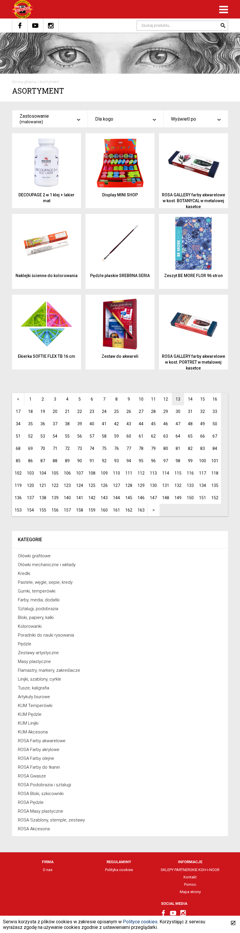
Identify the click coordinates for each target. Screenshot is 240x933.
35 (30, 423)
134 (202, 485)
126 (104, 485)
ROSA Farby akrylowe (38, 749)
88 (55, 460)
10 (141, 399)
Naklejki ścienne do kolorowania (47, 275)
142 (91, 497)
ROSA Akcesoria (34, 828)
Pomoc (190, 884)
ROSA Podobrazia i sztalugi (44, 784)
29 (165, 411)
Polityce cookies (140, 921)
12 (165, 399)
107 (79, 473)
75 (104, 448)
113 (153, 473)
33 (214, 411)
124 (79, 485)
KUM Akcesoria (33, 732)
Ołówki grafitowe (34, 556)
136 (18, 497)
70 (42, 448)
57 (92, 436)
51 (18, 436)
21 (67, 411)
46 (165, 423)
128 (128, 485)
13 (178, 399)
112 (141, 473)
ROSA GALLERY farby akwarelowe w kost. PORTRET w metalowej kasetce (193, 362)
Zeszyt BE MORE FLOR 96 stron (193, 275)
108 (91, 473)
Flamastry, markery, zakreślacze (49, 670)
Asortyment (49, 82)
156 (55, 510)
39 (79, 423)
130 (153, 485)
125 (91, 485)
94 (128, 460)
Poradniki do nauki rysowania (46, 635)
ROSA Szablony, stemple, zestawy (51, 820)
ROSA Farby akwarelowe (42, 740)
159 (91, 510)
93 (116, 460)
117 (202, 473)
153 (18, 510)
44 (141, 423)
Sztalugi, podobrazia (38, 608)
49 (202, 423)
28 (153, 411)
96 (153, 460)
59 (116, 436)
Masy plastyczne (34, 661)
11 (153, 399)
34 (18, 423)
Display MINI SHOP (120, 195)
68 (18, 448)
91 (92, 460)
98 (178, 460)
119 (18, 485)
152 (214, 497)
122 (55, 485)
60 (128, 436)
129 (141, 485)
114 (165, 473)
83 (202, 448)
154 (30, 510)
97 (165, 460)
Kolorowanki (30, 626)
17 (18, 411)
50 (214, 423)
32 (202, 411)
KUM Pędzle (30, 714)
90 (79, 460)
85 (18, 460)
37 (55, 423)
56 (79, 436)
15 (202, 399)
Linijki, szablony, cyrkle (39, 679)
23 (92, 411)
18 (30, 411)
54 (55, 436)
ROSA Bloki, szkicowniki (41, 793)
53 (42, 436)
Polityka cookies (119, 870)
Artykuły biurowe (34, 696)
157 (67, 510)
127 (116, 485)
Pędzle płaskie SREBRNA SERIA (120, 275)
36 (42, 423)
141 (79, 497)
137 (30, 497)
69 (30, 448)
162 (128, 510)
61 (141, 436)
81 (178, 448)
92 (104, 460)
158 (79, 510)
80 (165, 448)
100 (202, 460)
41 (104, 423)
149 (177, 497)
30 (178, 411)
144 (116, 497)
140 (67, 497)
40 (92, 423)
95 (141, 460)
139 (55, 497)
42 (116, 423)
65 (190, 436)
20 (55, 411)
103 (30, 473)
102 (18, 473)
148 (165, 497)
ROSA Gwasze (32, 776)
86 (30, 460)
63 (165, 436)
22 (79, 411)
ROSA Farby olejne (36, 758)
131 (165, 485)
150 (190, 497)
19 (42, 411)
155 (42, 510)
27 (141, 411)
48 (190, 423)
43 (128, 423)
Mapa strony (190, 892)
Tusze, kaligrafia (33, 688)
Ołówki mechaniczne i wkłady (47, 564)
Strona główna (24, 82)
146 (141, 497)
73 (79, 448)
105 (55, 473)
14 (190, 399)
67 (214, 436)
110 (116, 473)
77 (128, 448)
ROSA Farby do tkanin (39, 767)
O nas (47, 870)
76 (116, 448)
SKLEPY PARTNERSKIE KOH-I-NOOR (190, 870)
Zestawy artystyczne (38, 652)
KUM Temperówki (35, 705)
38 (67, 423)
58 (104, 436)
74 (92, 448)
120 (30, 485)
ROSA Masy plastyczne (40, 811)
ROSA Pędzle (31, 802)
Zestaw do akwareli (120, 356)
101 (214, 460)
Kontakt (190, 877)
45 (153, 423)
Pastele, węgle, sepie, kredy (45, 582)
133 (190, 485)
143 (104, 497)
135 (214, 485)
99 (190, 460)
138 (42, 497)
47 (178, 423)
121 (42, 485)
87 (42, 460)
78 (141, 448)
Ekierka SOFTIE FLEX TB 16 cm (46, 356)
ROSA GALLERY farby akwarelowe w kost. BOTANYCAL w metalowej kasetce (193, 201)
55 (67, 436)
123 (67, 485)
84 (214, 448)
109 (104, 473)
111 (128, 473)
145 (128, 497)
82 (190, 448)
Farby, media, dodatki (38, 600)
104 (42, 473)
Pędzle (24, 644)
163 (141, 510)
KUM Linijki (28, 723)
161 (116, 510)
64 (178, 436)
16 (214, 399)
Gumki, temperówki (36, 591)
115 (177, 473)
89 (67, 460)
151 (202, 497)
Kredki (24, 573)
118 (214, 473)
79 (153, 448)
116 (190, 473)
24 (104, 411)
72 (67, 448)
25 (116, 411)
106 (67, 473)
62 (153, 436)
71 (55, 448)
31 (190, 411)
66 (202, 436)
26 (128, 411)
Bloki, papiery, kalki (36, 617)
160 (104, 510)
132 (177, 485)
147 (153, 497)
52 (30, 436)
